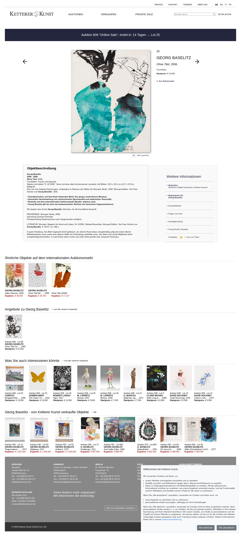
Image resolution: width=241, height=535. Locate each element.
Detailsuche (224, 14)
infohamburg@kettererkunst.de (67, 482)
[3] (25, 61)
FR (230, 4)
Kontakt (173, 4)
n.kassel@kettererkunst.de (23, 504)
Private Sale (144, 14)
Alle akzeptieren (227, 528)
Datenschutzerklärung (171, 519)
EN (221, 4)
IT (226, 4)
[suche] (214, 14)
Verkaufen (108, 14)
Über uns (202, 4)
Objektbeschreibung (41, 168)
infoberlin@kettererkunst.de (107, 482)
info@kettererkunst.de (21, 482)
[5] (197, 61)
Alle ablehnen (206, 528)
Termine (187, 4)
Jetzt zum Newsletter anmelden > (121, 508)
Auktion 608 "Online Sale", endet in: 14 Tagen (114, 35)
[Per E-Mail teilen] (180, 237)
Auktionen (75, 14)
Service (159, 4)
